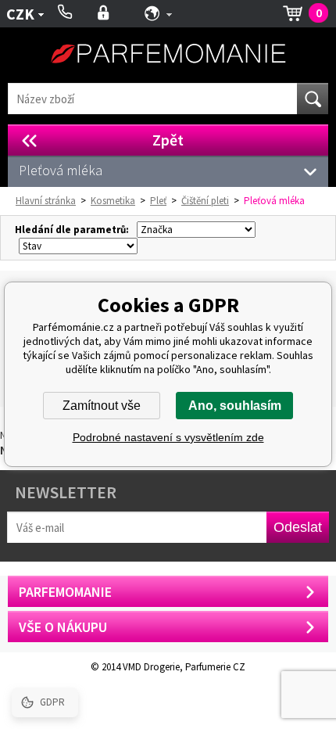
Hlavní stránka (46, 200)
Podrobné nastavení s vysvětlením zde (168, 437)
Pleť (158, 200)
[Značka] (194, 229)
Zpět (168, 139)
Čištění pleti (205, 200)
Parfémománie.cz (168, 55)
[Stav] (76, 246)
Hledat (312, 98)
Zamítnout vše (102, 405)
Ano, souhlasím (234, 405)
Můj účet (103, 13)
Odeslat (297, 527)
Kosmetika (113, 200)
